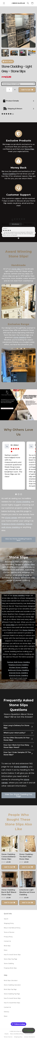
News (5, 950)
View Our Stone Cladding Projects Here (18, 539)
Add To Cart (25, 90)
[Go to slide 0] (18, 238)
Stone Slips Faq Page (10, 959)
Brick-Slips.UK (17, 1031)
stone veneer (11, 517)
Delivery (6, 1012)
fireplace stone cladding (12, 524)
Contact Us (7, 941)
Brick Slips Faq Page (10, 989)
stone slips (16, 269)
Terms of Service (9, 932)
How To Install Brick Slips (12, 1003)
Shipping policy (18, 1037)
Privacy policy (28, 1033)
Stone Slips (29, 149)
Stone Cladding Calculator (12, 985)
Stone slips (29, 564)
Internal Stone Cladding (18, 673)
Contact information (29, 1037)
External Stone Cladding (18, 675)
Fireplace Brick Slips (10, 968)
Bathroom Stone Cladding (18, 670)
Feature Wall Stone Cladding (18, 662)
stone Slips (10, 625)
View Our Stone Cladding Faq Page (18, 795)
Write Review (15, 224)
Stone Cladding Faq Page (12, 994)
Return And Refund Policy (12, 928)
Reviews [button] (5, 224)
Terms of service (8, 1037)
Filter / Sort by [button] (28, 224)
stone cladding (19, 337)
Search (6, 919)
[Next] (32, 29)
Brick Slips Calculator (11, 980)
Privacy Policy (8, 937)
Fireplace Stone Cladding (18, 665)
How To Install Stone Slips (12, 954)
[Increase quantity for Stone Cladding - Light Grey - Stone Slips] (15, 89)
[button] (4, 3)
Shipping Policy (9, 923)
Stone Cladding (9, 174)
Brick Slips (7, 946)
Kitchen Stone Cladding (18, 667)
